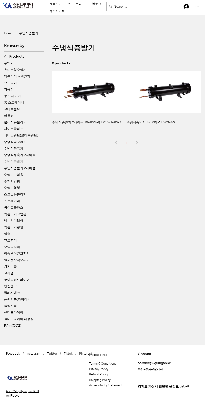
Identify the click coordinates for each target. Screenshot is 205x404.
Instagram (33, 353)
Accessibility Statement (106, 385)
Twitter (52, 353)
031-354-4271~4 (150, 369)
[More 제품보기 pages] (69, 4)
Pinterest (85, 353)
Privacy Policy (98, 369)
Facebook (13, 353)
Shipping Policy (100, 380)
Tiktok (68, 353)
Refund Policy (98, 374)
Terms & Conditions (103, 363)
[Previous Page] (116, 143)
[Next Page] (137, 143)
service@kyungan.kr (154, 363)
